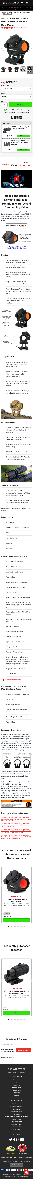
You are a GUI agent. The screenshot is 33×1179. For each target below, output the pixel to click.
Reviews (26, 164)
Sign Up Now (16, 1165)
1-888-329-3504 (17, 1076)
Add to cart (20, 104)
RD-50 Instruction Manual (12, 680)
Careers (16, 1095)
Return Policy (16, 1085)
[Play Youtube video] (16, 179)
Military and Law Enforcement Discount (16, 1117)
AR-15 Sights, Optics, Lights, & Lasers (18, 12)
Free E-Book (16, 1114)
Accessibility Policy (16, 1124)
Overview (5, 165)
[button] (8, 926)
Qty (2, 101)
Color (3, 93)
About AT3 (16, 1093)
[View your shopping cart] (27, 3)
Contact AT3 (16, 1080)
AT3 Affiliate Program (16, 1106)
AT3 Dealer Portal (16, 1122)
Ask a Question (23, 1050)
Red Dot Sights (7, 14)
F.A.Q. (16, 1082)
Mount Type (5, 85)
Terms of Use (16, 1129)
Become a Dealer (16, 1119)
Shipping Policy (16, 1088)
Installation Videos (16, 1111)
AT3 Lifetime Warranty (16, 1090)
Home (3, 12)
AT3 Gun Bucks (16, 1104)
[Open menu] (31, 3)
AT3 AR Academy (16, 1109)
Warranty (14, 165)
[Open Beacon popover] (26, 1172)
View (16, 920)
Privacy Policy (17, 1127)
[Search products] (22, 3)
